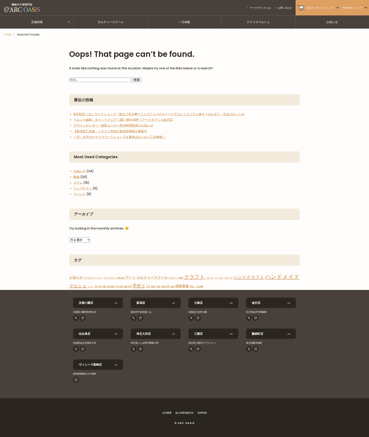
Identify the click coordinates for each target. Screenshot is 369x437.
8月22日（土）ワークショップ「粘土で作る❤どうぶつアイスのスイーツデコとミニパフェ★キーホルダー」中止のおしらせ (159, 114)
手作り (138, 286)
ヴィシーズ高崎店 (90, 365)
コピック (210, 277)
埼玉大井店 (143, 334)
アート (130, 277)
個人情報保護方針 (184, 412)
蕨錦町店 (257, 334)
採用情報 (202, 412)
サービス (219, 277)
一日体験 (184, 22)
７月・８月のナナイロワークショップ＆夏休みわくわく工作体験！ (119, 137)
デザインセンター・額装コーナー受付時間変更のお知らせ (113, 125)
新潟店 (140, 303)
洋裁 (158, 286)
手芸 (148, 286)
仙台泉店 (84, 334)
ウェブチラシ (82, 188)
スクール (228, 277)
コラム (78, 182)
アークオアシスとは (260, 7)
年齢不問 (127, 286)
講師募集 (182, 286)
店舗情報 (37, 22)
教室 (153, 286)
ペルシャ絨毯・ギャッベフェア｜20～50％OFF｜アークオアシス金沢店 (123, 120)
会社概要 (166, 412)
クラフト (194, 276)
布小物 (119, 286)
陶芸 (192, 286)
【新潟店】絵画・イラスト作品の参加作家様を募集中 (110, 131)
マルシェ (78, 286)
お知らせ (332, 22)
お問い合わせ (285, 7)
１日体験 (199, 286)
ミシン (91, 286)
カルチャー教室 (176, 277)
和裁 (104, 286)
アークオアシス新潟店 (114, 277)
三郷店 (198, 334)
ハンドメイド (282, 277)
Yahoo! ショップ (352, 8)
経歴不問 (165, 286)
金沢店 (256, 303)
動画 (76, 177)
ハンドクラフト (248, 277)
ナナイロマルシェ (258, 22)
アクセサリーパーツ (93, 277)
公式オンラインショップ (320, 8)
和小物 (98, 286)
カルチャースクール (111, 22)
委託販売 (111, 286)
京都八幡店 (86, 303)
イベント (79, 194)
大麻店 (198, 303)
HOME (7, 34)
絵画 (172, 286)
